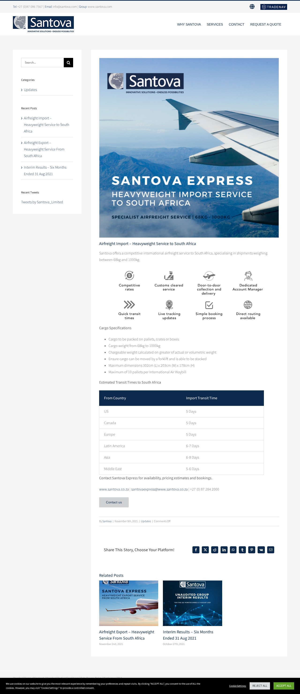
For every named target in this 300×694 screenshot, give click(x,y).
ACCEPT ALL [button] (283, 686)
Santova (107, 521)
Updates (146, 521)
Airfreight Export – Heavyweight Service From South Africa (44, 149)
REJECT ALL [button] (259, 686)
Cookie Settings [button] (237, 686)
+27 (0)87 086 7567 (30, 6)
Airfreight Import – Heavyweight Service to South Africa (46, 125)
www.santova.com (100, 6)
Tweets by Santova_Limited (42, 202)
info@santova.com (65, 6)
